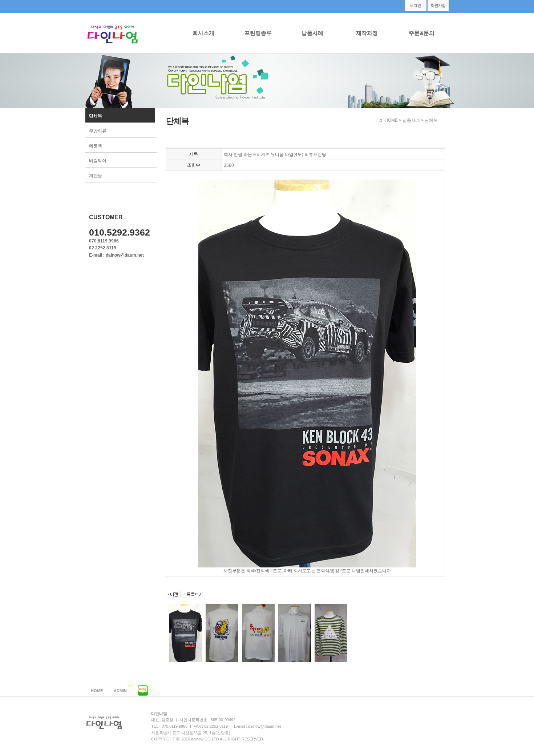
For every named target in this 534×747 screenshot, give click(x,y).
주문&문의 (421, 33)
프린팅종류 (258, 33)
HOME (391, 120)
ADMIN (120, 690)
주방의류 (97, 130)
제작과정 (367, 33)
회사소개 (203, 33)
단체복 (95, 116)
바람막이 (97, 160)
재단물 (95, 175)
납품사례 (312, 33)
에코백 (95, 145)
